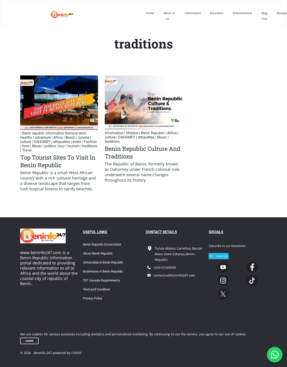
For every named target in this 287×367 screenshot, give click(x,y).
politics (50, 146)
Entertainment (242, 13)
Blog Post (264, 16)
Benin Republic (153, 133)
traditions (89, 146)
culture (25, 142)
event (77, 142)
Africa (58, 137)
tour (62, 146)
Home (150, 13)
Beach (70, 137)
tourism (73, 146)
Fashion (90, 142)
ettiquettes (61, 142)
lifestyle (282, 13)
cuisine (83, 137)
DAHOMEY (42, 142)
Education (217, 13)
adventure (43, 137)
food (25, 146)
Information (193, 13)
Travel (27, 150)
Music (37, 146)
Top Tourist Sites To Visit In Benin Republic (58, 161)
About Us (167, 16)
